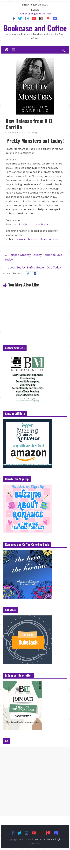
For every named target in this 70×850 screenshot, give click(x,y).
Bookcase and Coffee (35, 27)
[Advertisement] (35, 781)
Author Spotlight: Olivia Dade (35, 13)
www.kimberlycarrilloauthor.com (37, 239)
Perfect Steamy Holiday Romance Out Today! (33, 257)
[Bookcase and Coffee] (6, 50)
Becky (34, 132)
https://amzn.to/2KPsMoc (33, 224)
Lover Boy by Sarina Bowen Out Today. (36, 267)
